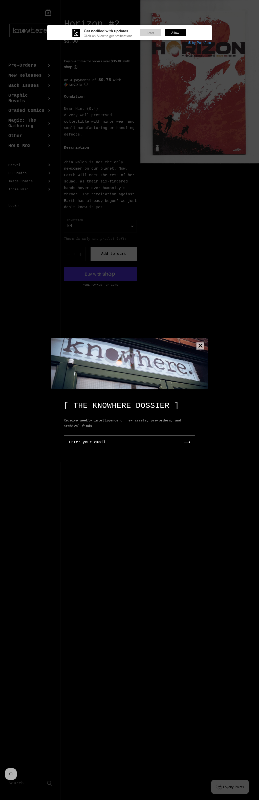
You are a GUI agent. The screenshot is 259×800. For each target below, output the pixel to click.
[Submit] (187, 442)
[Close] (200, 346)
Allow (175, 32)
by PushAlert (201, 42)
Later (150, 32)
